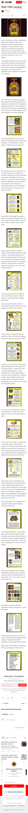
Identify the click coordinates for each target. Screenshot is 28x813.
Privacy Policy (19, 798)
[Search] (25, 737)
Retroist (7, 10)
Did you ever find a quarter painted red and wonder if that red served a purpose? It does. (9, 746)
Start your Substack (10, 806)
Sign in (24, 2)
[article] (14, 746)
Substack (6, 809)
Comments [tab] (5, 714)
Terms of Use (21, 688)
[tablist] (8, 714)
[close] (23, 762)
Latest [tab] (7, 737)
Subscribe (19, 2)
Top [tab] (3, 737)
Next (23, 703)
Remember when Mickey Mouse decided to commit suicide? (9, 757)
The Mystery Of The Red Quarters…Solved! (9, 743)
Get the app (22, 806)
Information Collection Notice (17, 690)
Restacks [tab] (11, 714)
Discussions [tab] (13, 737)
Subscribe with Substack (15, 792)
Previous (6, 703)
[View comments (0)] (8, 15)
